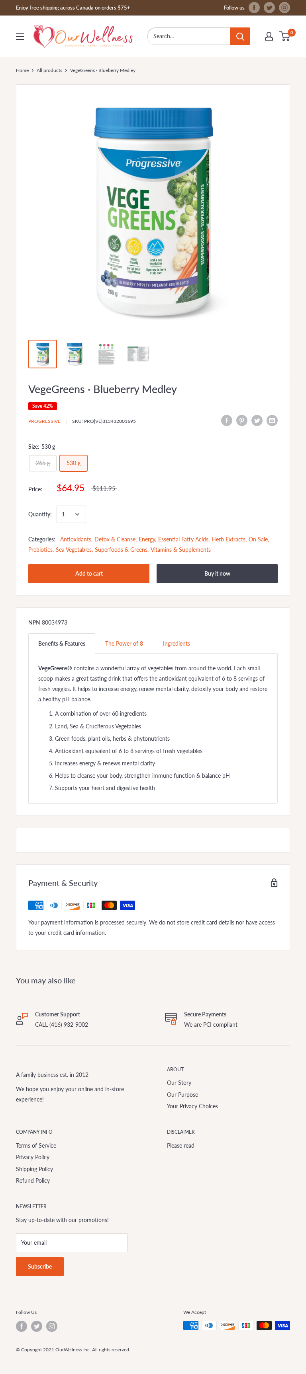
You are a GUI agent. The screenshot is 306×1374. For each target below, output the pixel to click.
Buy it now (217, 573)
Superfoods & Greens (121, 549)
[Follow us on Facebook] (254, 7)
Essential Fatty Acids (183, 539)
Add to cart (89, 573)
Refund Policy (33, 1180)
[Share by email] (272, 420)
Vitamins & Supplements (181, 549)
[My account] (269, 36)
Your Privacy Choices (192, 1106)
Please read (180, 1145)
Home (22, 70)
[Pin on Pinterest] (241, 420)
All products (49, 70)
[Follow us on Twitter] (269, 7)
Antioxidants (75, 539)
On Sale (258, 539)
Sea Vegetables (74, 549)
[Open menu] (20, 36)
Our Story (179, 1082)
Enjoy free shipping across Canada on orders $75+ (73, 7)
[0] (285, 36)
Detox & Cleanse (114, 539)
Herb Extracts (228, 539)
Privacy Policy (32, 1157)
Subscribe (40, 1266)
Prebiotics (40, 549)
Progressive (44, 421)
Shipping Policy (34, 1169)
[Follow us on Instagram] (284, 7)
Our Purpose (182, 1094)
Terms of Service (36, 1145)
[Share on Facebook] (226, 420)
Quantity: (40, 514)
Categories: (41, 539)
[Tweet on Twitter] (257, 420)
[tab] (61, 643)
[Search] (240, 36)
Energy (147, 539)
